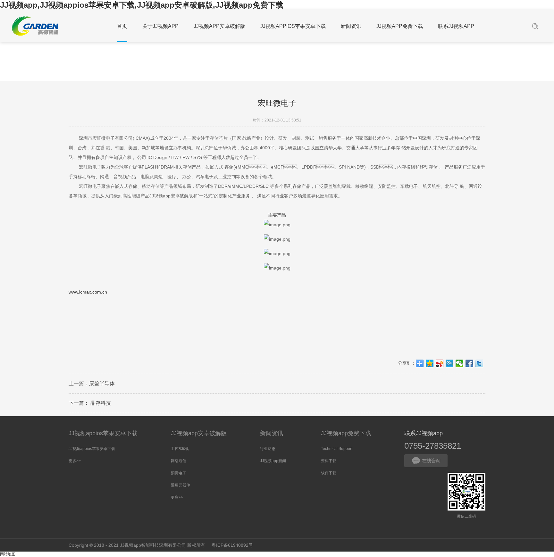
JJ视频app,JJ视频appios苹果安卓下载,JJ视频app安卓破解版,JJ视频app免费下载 (141, 5)
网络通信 (178, 461)
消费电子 (178, 473)
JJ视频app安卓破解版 (199, 433)
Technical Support (336, 448)
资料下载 (328, 461)
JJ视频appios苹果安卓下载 (103, 433)
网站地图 (7, 554)
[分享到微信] (460, 363)
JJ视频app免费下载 (346, 433)
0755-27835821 (432, 446)
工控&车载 (180, 448)
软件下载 (328, 473)
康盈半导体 (102, 383)
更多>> (75, 461)
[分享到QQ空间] (430, 363)
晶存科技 (100, 403)
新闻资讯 (271, 433)
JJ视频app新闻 (273, 461)
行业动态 (267, 448)
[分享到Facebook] (470, 363)
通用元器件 (180, 485)
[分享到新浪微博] (440, 363)
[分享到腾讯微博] (450, 363)
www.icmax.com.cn (88, 292)
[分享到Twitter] (479, 363)
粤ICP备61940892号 (232, 545)
